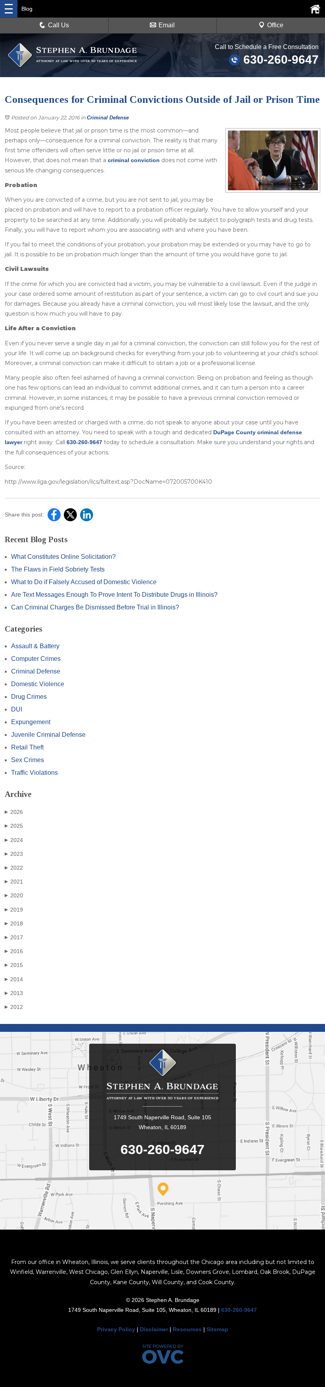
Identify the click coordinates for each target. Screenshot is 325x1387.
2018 (14, 923)
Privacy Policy (116, 1329)
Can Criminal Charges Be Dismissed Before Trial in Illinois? (95, 607)
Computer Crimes (36, 658)
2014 (14, 979)
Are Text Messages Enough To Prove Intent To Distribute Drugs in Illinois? (114, 594)
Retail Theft (27, 747)
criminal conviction (134, 160)
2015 (14, 965)
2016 (14, 951)
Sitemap (217, 1329)
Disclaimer (154, 1329)
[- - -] (8, 8)
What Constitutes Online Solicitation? (63, 556)
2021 (14, 881)
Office (275, 25)
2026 (14, 812)
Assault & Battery (35, 646)
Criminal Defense (108, 118)
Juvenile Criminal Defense (48, 734)
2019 (14, 909)
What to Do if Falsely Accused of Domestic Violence (84, 582)
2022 (14, 868)
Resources (187, 1329)
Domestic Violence (37, 684)
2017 (14, 937)
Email (167, 25)
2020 (14, 895)
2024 (14, 840)
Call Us (58, 25)
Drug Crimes (29, 696)
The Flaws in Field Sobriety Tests (58, 569)
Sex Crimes (27, 760)
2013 (14, 993)
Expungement (30, 722)
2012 (14, 1007)
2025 (14, 826)
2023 (14, 854)
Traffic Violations (34, 772)
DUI (16, 709)
